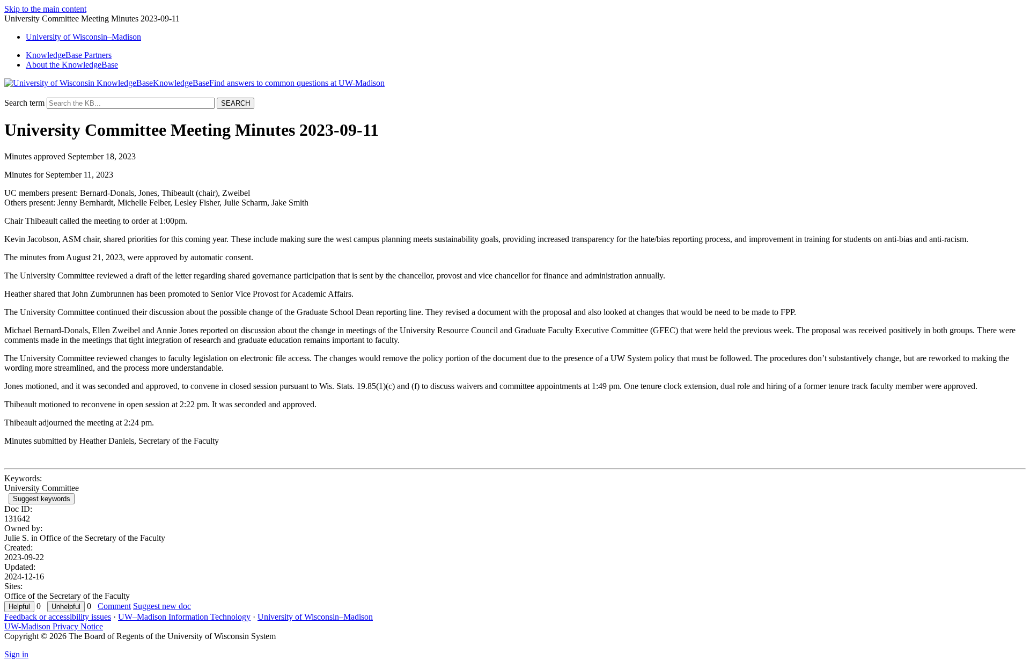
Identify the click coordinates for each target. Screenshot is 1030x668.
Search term (24, 102)
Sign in (16, 654)
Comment (114, 606)
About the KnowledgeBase (72, 64)
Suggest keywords (41, 499)
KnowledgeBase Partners (69, 55)
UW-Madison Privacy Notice (53, 626)
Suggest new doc (162, 606)
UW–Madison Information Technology (184, 616)
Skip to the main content (45, 8)
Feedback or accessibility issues (57, 616)
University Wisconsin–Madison (83, 36)
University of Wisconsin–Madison (315, 616)
